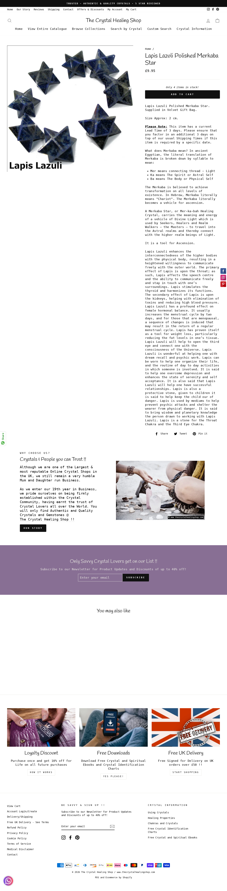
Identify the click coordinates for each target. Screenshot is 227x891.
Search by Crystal (126, 29)
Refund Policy (17, 827)
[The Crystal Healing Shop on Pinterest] (77, 837)
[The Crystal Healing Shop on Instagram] (63, 837)
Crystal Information (194, 29)
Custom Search (159, 29)
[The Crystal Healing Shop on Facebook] (70, 837)
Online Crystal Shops (70, 471)
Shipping (54, 9)
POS (97, 877)
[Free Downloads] (113, 727)
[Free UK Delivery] (186, 727)
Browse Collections (88, 29)
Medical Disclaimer (20, 849)
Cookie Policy (17, 838)
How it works (41, 772)
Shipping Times (189, 138)
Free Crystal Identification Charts (168, 830)
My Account (115, 9)
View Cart (14, 806)
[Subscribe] (112, 826)
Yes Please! (113, 776)
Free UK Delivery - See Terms (28, 822)
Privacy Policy (17, 833)
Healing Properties (161, 818)
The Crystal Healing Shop (113, 20)
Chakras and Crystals (163, 823)
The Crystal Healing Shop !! (47, 519)
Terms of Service (19, 843)
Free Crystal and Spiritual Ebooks (172, 837)
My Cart (131, 9)
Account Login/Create (22, 811)
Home (10, 9)
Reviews (39, 9)
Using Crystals (158, 812)
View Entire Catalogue (47, 29)
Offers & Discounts (90, 9)
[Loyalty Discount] (41, 727)
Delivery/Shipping (19, 816)
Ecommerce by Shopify (119, 877)
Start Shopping (186, 772)
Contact (68, 9)
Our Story (23, 9)
